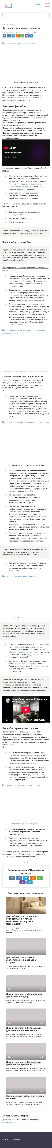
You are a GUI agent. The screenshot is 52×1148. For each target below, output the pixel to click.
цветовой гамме (16, 325)
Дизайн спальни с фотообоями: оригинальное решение (23, 1063)
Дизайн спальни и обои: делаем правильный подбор (24, 995)
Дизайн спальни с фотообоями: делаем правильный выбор (23, 1029)
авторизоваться (9, 1122)
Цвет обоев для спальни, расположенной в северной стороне (21, 960)
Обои (27, 32)
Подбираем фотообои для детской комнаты (25, 1097)
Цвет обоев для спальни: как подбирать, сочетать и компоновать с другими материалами (22, 920)
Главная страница (8, 24)
